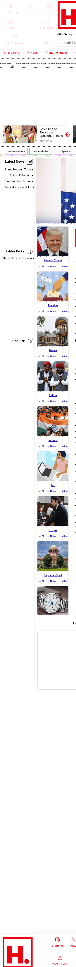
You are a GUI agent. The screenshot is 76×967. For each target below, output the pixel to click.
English (72, 34)
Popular (18, 342)
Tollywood (64, 151)
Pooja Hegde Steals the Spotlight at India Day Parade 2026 (52, 132)
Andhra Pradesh (15, 151)
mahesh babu (39, 151)
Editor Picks (15, 252)
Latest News (15, 162)
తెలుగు (62, 35)
